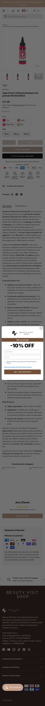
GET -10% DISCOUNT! (22, 372)
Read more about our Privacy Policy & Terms (18, 367)
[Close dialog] (41, 328)
